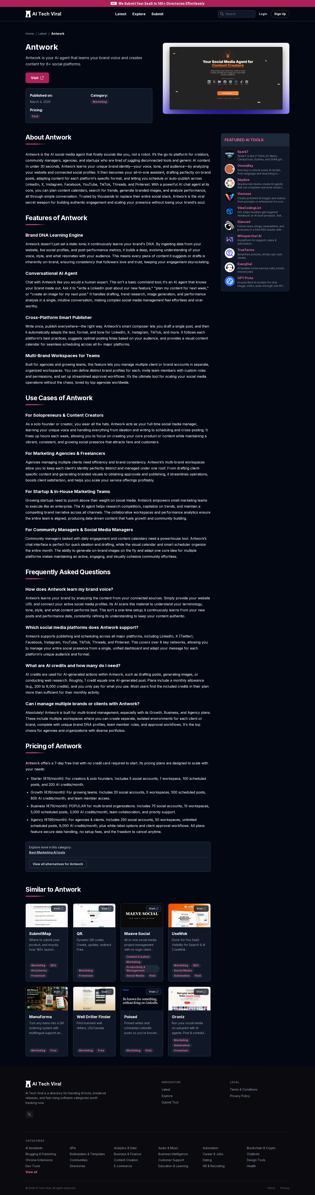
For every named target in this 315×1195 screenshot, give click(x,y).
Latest (120, 14)
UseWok (179, 933)
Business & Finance (127, 1154)
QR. (80, 933)
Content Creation (137, 956)
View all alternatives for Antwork (58, 864)
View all (31, 1172)
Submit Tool (170, 1102)
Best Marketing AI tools (47, 852)
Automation (182, 975)
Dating (207, 1160)
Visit (35, 78)
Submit (158, 14)
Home (30, 33)
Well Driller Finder (94, 1017)
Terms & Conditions (243, 1089)
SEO (53, 965)
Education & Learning (173, 1166)
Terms (271, 1188)
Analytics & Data (125, 1148)
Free (53, 1050)
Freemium (38, 975)
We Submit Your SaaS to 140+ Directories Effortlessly (161, 3)
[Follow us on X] (29, 1114)
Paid (35, 116)
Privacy (285, 1188)
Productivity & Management (135, 968)
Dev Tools (33, 1166)
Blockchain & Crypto (261, 1148)
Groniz (178, 1017)
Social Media (135, 975)
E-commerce (123, 1166)
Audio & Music (168, 1148)
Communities (79, 1160)
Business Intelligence (173, 1154)
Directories (39, 970)
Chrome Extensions (39, 1160)
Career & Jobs (213, 1154)
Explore (139, 14)
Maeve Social (137, 933)
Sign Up (280, 14)
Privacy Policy (240, 1096)
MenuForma (40, 1017)
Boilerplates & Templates (87, 1154)
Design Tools (256, 1160)
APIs (73, 1148)
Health (251, 1166)
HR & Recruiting (214, 1166)
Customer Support (171, 1160)
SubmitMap (40, 933)
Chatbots (253, 1154)
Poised (130, 1017)
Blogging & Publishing (41, 1154)
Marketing (100, 101)
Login (263, 14)
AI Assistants (34, 1148)
